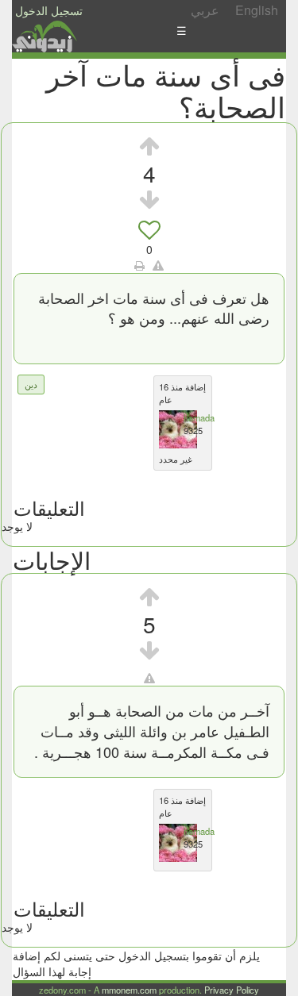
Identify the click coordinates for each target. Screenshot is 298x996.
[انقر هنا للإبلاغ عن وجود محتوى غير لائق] (158, 265)
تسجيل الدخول (49, 10)
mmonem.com (129, 989)
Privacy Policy (231, 989)
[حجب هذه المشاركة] (149, 678)
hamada (199, 417)
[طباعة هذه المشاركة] (139, 265)
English (256, 10)
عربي (205, 10)
